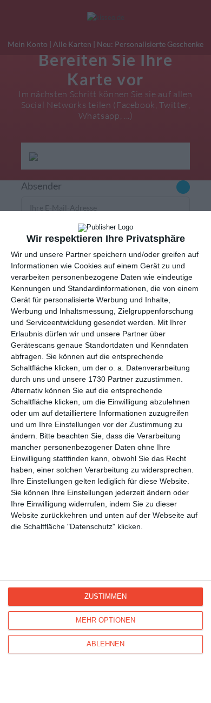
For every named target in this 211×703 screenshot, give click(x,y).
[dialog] (105, 457)
